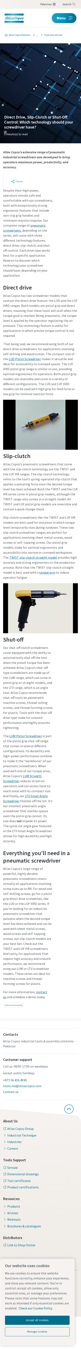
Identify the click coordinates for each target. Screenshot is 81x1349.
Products (13, 1206)
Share (19, 181)
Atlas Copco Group (20, 1129)
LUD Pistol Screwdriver (25, 359)
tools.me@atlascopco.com (22, 1086)
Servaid (12, 1167)
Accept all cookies (37, 1320)
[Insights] (36, 35)
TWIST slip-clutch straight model (33, 557)
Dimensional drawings (23, 1174)
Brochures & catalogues (24, 1226)
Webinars (14, 1219)
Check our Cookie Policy (35, 1308)
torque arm (47, 572)
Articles (12, 1213)
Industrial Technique (21, 1135)
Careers (12, 1148)
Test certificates (19, 1181)
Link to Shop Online (21, 1245)
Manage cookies (37, 1331)
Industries (14, 1142)
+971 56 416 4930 (15, 1080)
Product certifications (23, 1187)
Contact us (10, 1092)
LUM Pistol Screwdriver (25, 736)
